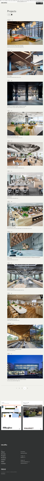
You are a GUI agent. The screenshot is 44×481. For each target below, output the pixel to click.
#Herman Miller (9, 77)
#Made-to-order (21, 228)
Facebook (22, 460)
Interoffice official (23, 463)
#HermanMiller (14, 198)
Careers (3, 459)
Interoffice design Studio (24, 461)
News (2, 461)
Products (3, 457)
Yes (24, 1)
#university (14, 47)
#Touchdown (8, 228)
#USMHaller (26, 228)
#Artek (20, 137)
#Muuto (15, 77)
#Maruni (11, 320)
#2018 (13, 380)
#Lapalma (14, 107)
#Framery (18, 77)
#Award (19, 107)
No (26, 1)
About (3, 452)
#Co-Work (8, 107)
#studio (12, 380)
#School (8, 47)
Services (3, 454)
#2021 (17, 47)
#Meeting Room (13, 137)
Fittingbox (22, 455)
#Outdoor (21, 47)
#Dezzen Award (13, 290)
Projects (3, 456)
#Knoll (15, 259)
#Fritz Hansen (9, 137)
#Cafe (18, 47)
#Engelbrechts (9, 259)
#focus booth (12, 228)
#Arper (14, 259)
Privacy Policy (23, 451)
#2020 (12, 77)
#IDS (13, 77)
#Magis (17, 380)
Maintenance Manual (24, 453)
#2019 (15, 290)
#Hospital (11, 350)
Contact (3, 463)
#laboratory (11, 107)
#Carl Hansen (11, 47)
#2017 (15, 380)
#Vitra (23, 47)
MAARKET (22, 457)
